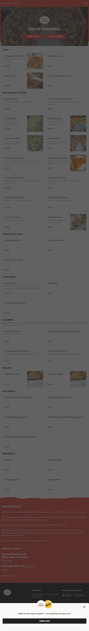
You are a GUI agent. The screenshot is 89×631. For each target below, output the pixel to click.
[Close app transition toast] (84, 607)
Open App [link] (44, 621)
